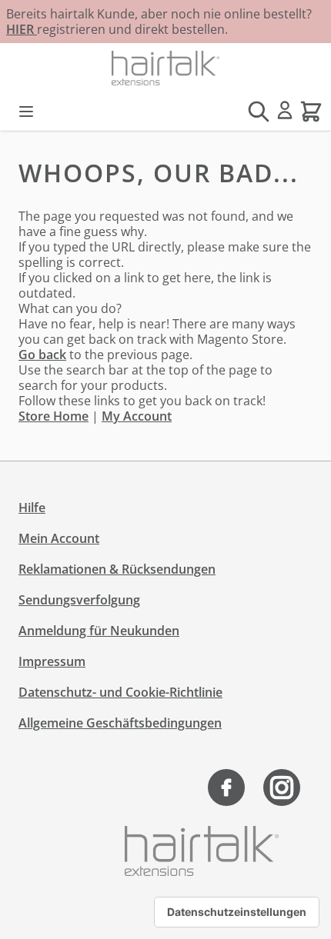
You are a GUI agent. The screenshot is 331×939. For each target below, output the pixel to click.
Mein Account (58, 538)
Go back (42, 354)
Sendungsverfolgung (79, 599)
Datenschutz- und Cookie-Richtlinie (120, 692)
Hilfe (31, 507)
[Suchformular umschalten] (258, 111)
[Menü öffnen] (26, 111)
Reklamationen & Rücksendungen (117, 569)
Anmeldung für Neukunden (98, 630)
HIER (21, 29)
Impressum (51, 661)
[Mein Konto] (285, 110)
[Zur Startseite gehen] (165, 68)
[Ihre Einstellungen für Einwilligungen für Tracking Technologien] (237, 912)
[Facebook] (226, 787)
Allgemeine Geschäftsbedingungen (120, 722)
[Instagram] (281, 787)
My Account (137, 416)
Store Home (53, 416)
